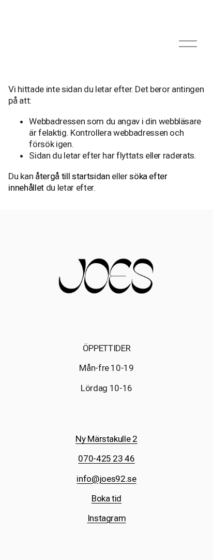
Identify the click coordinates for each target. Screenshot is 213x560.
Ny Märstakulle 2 (106, 439)
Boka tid (106, 498)
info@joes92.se (106, 478)
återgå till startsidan (72, 176)
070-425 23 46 (106, 458)
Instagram (106, 518)
